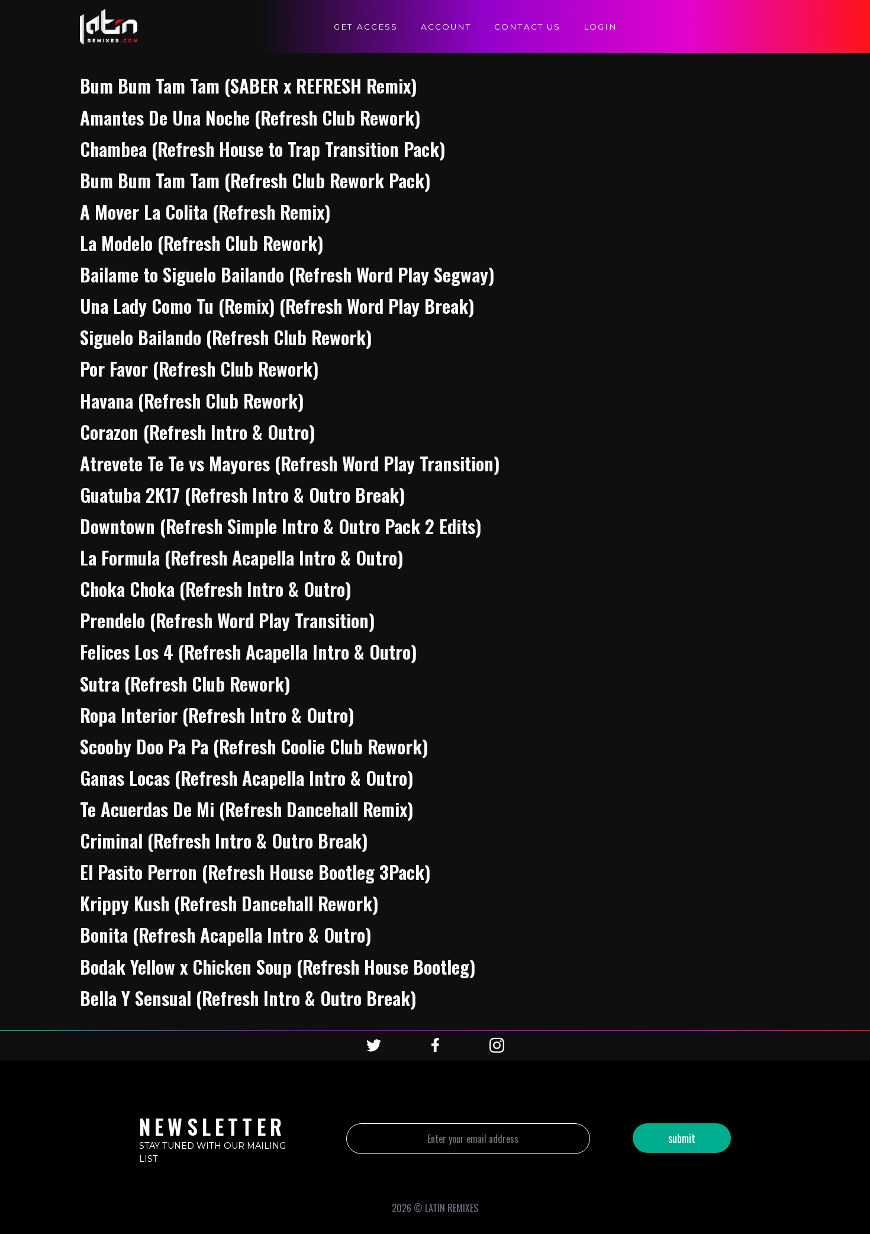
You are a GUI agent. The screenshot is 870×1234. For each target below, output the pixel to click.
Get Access (366, 26)
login (600, 26)
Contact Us (527, 26)
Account (446, 26)
